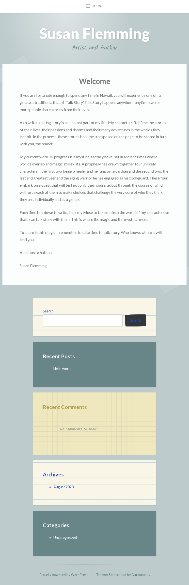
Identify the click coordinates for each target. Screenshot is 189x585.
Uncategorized (65, 538)
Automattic (140, 574)
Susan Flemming (94, 33)
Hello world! (63, 369)
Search (48, 311)
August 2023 (63, 487)
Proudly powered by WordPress (63, 574)
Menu (97, 6)
